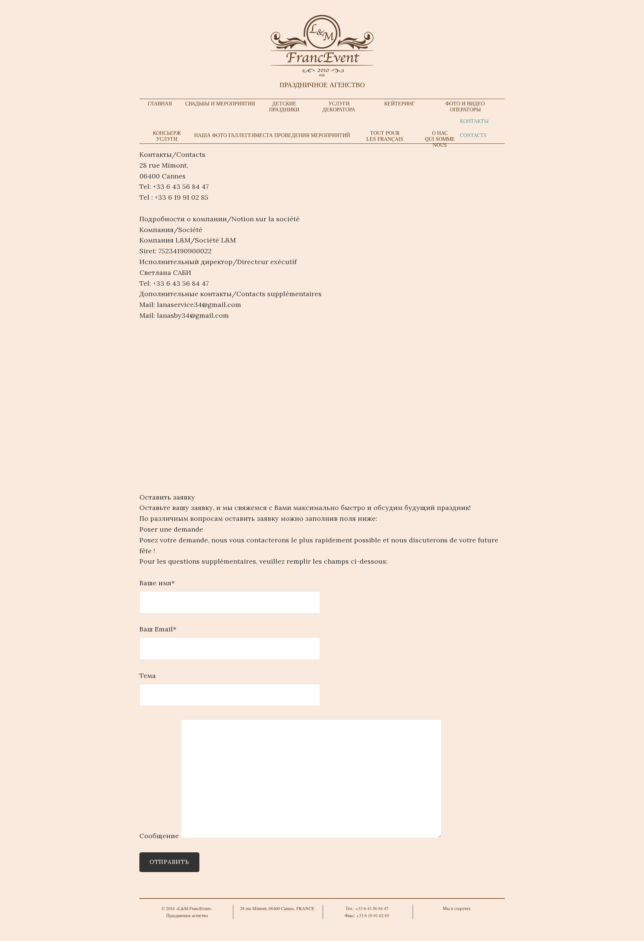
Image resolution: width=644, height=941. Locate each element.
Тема (147, 675)
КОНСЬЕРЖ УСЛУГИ (167, 136)
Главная (160, 104)
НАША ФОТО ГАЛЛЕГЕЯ (224, 135)
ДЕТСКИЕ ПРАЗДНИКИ (284, 107)
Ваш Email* (157, 629)
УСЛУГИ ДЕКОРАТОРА (338, 107)
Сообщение (160, 835)
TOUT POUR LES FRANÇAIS (384, 136)
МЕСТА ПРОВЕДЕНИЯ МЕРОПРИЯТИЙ (302, 135)
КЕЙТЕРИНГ (399, 104)
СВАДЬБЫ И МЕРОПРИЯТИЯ (220, 104)
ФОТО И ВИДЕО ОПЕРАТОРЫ (465, 107)
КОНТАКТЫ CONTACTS (474, 128)
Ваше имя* (157, 583)
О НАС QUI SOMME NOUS (440, 139)
